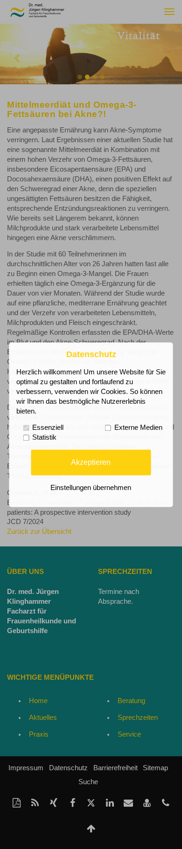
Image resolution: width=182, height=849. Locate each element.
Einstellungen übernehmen (90, 487)
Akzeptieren (91, 462)
